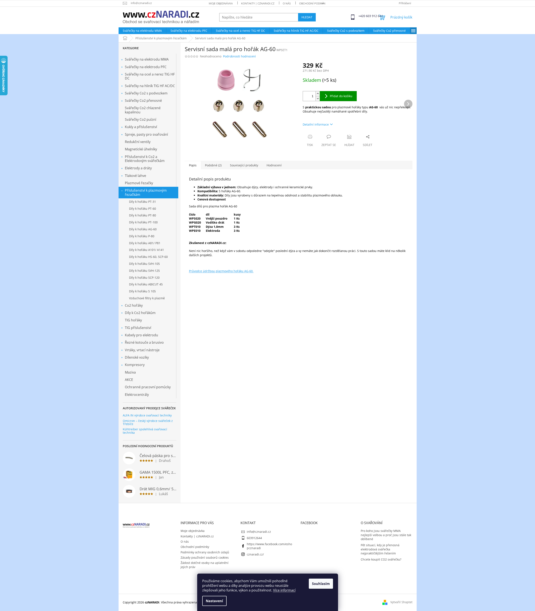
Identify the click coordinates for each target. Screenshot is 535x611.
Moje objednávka (221, 3)
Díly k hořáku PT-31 (142, 202)
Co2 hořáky (134, 305)
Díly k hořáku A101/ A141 (146, 250)
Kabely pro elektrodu (141, 335)
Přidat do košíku (341, 96)
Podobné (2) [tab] (213, 165)
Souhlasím (321, 583)
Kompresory (135, 364)
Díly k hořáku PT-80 (142, 215)
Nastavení (214, 601)
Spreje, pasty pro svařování (146, 134)
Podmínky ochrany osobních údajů (205, 552)
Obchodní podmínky (314, 3)
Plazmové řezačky (139, 183)
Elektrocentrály (137, 394)
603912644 (254, 538)
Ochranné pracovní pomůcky (148, 387)
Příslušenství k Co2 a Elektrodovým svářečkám (145, 158)
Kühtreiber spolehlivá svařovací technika (145, 431)
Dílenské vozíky (137, 357)
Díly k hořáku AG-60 (143, 229)
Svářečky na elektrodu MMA (147, 59)
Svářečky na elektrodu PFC (145, 67)
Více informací (284, 590)
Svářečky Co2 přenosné (143, 100)
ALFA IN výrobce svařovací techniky (147, 415)
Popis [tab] (193, 165)
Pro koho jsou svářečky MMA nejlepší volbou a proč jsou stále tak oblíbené (386, 535)
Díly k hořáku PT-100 (143, 222)
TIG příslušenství (138, 327)
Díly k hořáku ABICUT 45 (146, 284)
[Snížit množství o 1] (318, 98)
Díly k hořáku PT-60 (142, 209)
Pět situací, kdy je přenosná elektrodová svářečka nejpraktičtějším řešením (380, 549)
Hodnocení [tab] (274, 165)
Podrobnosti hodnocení (239, 56)
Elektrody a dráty (138, 168)
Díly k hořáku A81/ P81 (144, 243)
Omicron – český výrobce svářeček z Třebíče (148, 422)
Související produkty (244, 165)
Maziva (130, 372)
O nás (287, 3)
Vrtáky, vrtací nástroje (142, 350)
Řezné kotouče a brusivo (144, 342)
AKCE (129, 379)
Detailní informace (316, 124)
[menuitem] (142, 30)
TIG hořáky (133, 320)
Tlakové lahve (135, 175)
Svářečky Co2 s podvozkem (146, 93)
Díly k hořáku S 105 (142, 291)
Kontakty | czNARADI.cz (257, 3)
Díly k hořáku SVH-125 (144, 271)
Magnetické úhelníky (141, 149)
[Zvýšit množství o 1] (318, 93)
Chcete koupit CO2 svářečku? (381, 559)
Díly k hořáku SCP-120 (144, 278)
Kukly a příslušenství (141, 127)
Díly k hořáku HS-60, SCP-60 (148, 257)
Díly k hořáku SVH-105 (144, 264)
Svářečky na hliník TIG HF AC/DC (150, 85)
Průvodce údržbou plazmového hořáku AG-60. (221, 271)
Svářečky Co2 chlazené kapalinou (143, 110)
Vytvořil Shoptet (401, 602)
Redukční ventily (138, 141)
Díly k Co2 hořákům (140, 312)
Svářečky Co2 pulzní (140, 119)
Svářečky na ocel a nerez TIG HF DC (150, 76)
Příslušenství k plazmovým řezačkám (146, 192)
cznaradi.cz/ (255, 554)
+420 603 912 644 (362, 16)
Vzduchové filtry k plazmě (147, 298)
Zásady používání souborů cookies (205, 557)
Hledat (306, 17)
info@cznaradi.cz (259, 532)
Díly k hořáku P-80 (141, 236)
